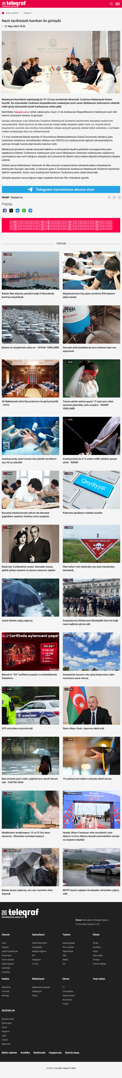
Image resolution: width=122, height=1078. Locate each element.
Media (65, 959)
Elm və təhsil (68, 947)
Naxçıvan (6, 1044)
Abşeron (6, 1031)
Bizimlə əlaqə (72, 1052)
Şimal (4, 1027)
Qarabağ (6, 968)
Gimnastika (67, 991)
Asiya (95, 951)
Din (63, 964)
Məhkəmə (6, 987)
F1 (63, 987)
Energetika (37, 947)
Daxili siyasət (8, 964)
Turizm (35, 964)
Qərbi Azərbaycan (10, 951)
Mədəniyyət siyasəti (41, 987)
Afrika (95, 943)
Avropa (96, 959)
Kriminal (5, 991)
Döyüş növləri (68, 995)
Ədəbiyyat (37, 991)
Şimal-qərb (7, 1023)
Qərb (4, 1035)
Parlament (6, 955)
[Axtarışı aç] (111, 3)
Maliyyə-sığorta (39, 951)
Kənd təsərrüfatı (39, 943)
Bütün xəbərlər (9, 1052)
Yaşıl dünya (67, 951)
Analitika (6, 972)
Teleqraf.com (20, 112)
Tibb (64, 955)
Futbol (65, 1004)
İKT (33, 955)
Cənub (5, 1040)
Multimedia (39, 1052)
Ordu (4, 943)
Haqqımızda (55, 1052)
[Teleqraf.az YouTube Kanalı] (61, 225)
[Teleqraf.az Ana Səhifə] (14, 4)
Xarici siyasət (8, 959)
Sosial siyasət (68, 943)
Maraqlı (5, 995)
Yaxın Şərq (98, 955)
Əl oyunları (67, 999)
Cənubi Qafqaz (99, 964)
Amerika (96, 947)
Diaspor (5, 947)
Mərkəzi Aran (8, 1019)
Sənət (34, 995)
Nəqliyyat (36, 959)
